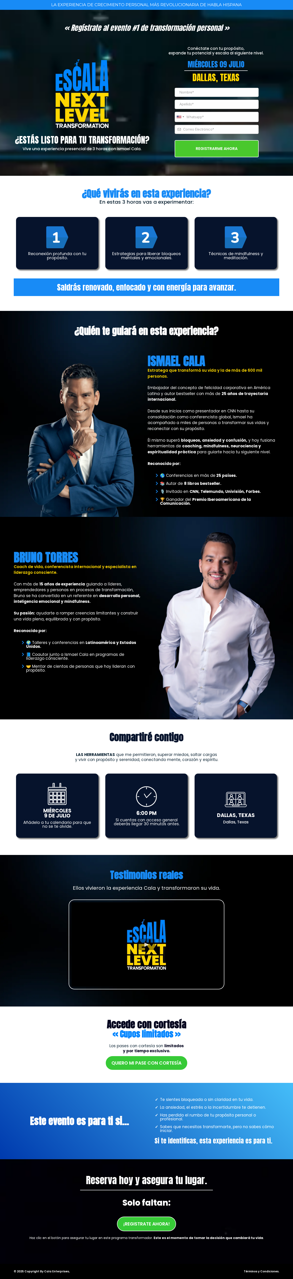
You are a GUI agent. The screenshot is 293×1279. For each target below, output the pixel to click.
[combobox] (180, 117)
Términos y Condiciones (261, 1271)
